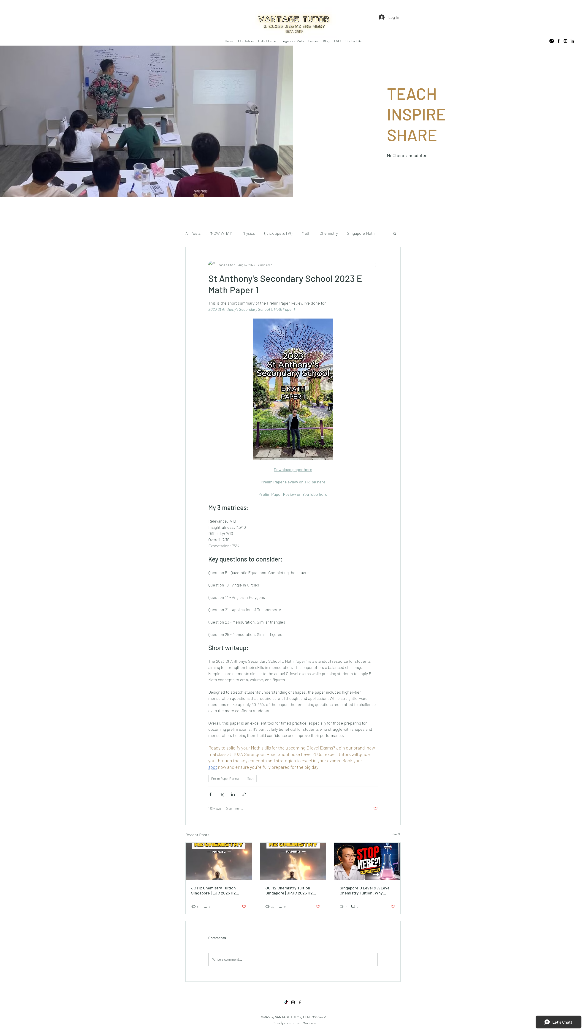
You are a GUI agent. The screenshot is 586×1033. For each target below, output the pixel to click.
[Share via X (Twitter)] (222, 794)
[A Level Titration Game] (367, 861)
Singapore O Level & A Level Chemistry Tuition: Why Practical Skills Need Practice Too (366, 890)
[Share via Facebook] (210, 794)
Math (306, 233)
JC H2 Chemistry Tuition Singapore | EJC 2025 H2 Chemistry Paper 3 (213, 890)
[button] (395, 233)
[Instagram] (565, 41)
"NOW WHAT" (221, 233)
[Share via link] (244, 794)
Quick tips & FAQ (278, 233)
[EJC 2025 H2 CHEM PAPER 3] (219, 861)
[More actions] (375, 264)
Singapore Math (361, 233)
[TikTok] (551, 41)
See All (396, 834)
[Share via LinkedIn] (233, 794)
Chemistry (329, 233)
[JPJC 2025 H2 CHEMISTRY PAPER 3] (293, 861)
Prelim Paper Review (225, 778)
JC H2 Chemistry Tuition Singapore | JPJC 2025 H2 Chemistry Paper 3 (289, 890)
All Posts (193, 233)
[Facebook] (558, 41)
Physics (248, 233)
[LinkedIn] (572, 41)
